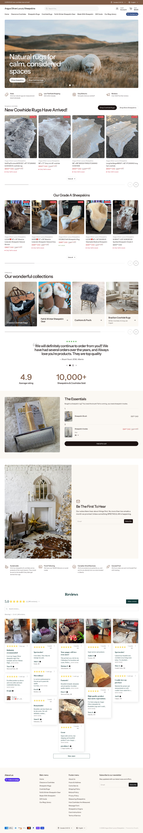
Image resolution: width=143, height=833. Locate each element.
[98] (88, 136)
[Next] (136, 184)
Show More (15, 662)
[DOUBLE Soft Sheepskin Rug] (71, 217)
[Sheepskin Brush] (68, 416)
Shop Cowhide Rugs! (107, 108)
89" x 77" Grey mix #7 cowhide (49, 163)
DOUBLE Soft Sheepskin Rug (69, 239)
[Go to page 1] (70, 85)
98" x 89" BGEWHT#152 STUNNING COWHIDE (84, 164)
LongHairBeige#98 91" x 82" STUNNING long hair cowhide (122, 164)
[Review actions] (27, 646)
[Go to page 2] (73, 85)
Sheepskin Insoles (81, 429)
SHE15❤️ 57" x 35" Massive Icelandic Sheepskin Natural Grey (44, 240)
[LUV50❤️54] (98, 217)
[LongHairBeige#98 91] (122, 136)
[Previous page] (66, 85)
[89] (55, 136)
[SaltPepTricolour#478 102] (21, 136)
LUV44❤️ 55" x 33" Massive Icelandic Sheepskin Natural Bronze (15, 241)
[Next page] (76, 85)
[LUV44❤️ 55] (17, 217)
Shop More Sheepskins (128, 108)
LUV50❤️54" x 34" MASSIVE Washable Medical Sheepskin (96, 240)
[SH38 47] (125, 217)
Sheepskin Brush (81, 416)
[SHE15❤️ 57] (44, 217)
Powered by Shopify (132, 828)
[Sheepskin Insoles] (68, 432)
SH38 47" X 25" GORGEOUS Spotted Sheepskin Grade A (123, 240)
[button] (39, 601)
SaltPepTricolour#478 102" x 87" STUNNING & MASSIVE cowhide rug (20, 164)
